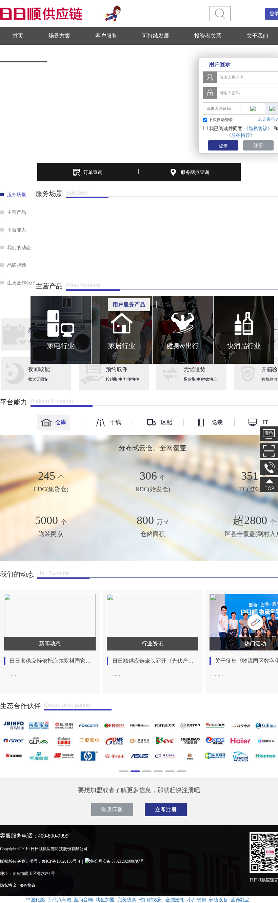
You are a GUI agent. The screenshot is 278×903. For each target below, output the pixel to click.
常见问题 (112, 809)
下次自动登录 (221, 119)
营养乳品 (240, 899)
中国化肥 (35, 899)
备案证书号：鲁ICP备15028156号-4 (48, 861)
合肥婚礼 (174, 899)
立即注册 (166, 809)
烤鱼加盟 (105, 899)
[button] (6, 285)
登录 (223, 145)
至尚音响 (83, 899)
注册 (258, 145)
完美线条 (126, 899)
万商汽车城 (59, 899)
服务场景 (16, 194)
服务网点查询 (195, 172)
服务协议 (27, 885)
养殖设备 (218, 899)
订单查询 (92, 172)
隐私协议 (8, 885)
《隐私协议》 (258, 128)
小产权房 (196, 899)
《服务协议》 (240, 135)
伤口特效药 (151, 899)
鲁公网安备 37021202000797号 (117, 861)
